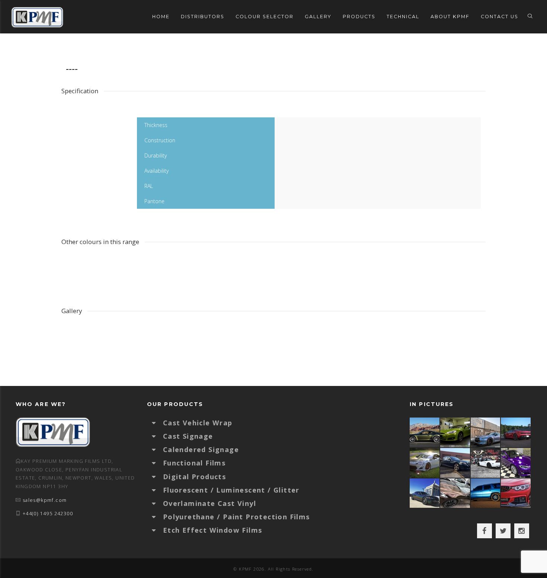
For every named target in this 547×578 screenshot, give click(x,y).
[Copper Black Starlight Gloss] (455, 493)
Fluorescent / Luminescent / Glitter (231, 490)
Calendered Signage (201, 449)
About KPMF (450, 16)
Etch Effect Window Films (212, 530)
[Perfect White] (486, 463)
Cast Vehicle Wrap (198, 422)
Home (161, 16)
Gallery (318, 16)
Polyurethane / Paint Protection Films (236, 516)
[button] (157, 422)
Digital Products (194, 476)
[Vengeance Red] (516, 432)
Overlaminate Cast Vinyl (209, 503)
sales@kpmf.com (45, 500)
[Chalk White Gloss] (425, 463)
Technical (403, 16)
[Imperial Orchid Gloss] (516, 463)
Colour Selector (265, 16)
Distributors (202, 16)
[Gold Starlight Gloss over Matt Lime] (455, 432)
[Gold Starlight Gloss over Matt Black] (425, 432)
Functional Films (194, 462)
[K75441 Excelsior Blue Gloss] (455, 463)
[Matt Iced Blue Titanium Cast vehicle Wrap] (486, 493)
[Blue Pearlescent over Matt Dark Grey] (486, 432)
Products (359, 16)
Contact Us (499, 16)
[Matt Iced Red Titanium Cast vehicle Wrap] (516, 493)
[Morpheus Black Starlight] (425, 493)
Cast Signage (188, 436)
